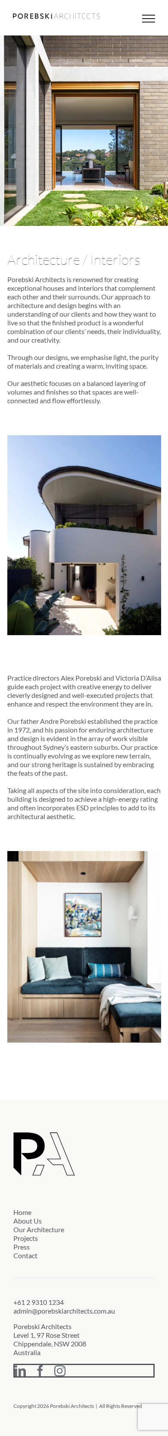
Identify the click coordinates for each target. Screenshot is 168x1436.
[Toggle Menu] (148, 18)
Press (21, 1247)
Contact (25, 1255)
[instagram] (59, 1370)
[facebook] (40, 1370)
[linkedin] (20, 1370)
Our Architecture (38, 1229)
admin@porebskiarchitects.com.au (64, 1311)
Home (22, 1212)
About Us (27, 1221)
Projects (25, 1238)
